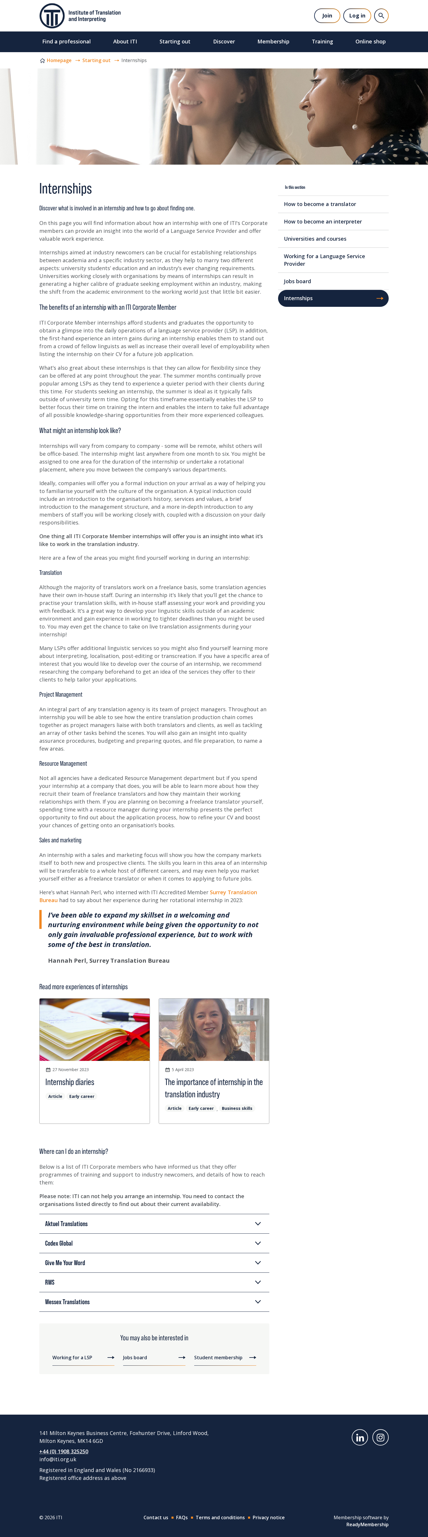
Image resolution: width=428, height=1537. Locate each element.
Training (322, 41)
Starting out (175, 41)
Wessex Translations (67, 1302)
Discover (224, 41)
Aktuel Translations (66, 1224)
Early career (81, 1096)
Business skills (237, 1108)
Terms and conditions (220, 1517)
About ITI (125, 41)
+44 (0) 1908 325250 (63, 1451)
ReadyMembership (367, 1524)
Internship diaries (69, 1082)
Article (55, 1096)
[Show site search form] (381, 15)
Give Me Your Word (65, 1263)
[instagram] (380, 1437)
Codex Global (59, 1243)
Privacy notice (269, 1517)
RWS (49, 1282)
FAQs (182, 1517)
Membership (273, 41)
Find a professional (66, 41)
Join (327, 15)
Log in (357, 15)
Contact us (156, 1517)
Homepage (59, 60)
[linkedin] (360, 1437)
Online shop (371, 41)
